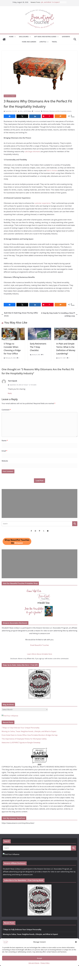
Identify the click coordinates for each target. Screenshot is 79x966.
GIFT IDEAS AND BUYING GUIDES (45, 37)
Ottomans (46, 111)
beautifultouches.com (39, 756)
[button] (76, 942)
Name (5, 440)
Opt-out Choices (33, 963)
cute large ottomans (32, 151)
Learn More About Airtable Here (39, 654)
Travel (54, 42)
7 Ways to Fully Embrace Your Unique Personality (20, 728)
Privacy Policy (44, 963)
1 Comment (36, 111)
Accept (39, 958)
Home (11, 37)
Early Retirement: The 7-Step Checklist (38, 347)
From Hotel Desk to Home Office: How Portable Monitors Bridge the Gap (30, 735)
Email (4, 451)
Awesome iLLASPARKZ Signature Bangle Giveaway (21, 742)
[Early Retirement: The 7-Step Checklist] (39, 329)
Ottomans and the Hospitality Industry (60, 111)
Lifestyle (42, 42)
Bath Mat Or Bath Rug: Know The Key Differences (21, 314)
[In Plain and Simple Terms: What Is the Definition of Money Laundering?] (65, 329)
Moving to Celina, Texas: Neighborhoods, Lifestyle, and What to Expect (29, 731)
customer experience (42, 203)
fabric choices (52, 170)
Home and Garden (29, 42)
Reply (10, 393)
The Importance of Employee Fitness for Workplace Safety (24, 739)
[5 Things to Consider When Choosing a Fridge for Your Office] (13, 329)
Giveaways (66, 37)
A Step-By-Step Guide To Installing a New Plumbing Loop (58, 314)
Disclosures (24, 37)
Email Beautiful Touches (39, 645)
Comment (6, 410)
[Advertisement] (39, 503)
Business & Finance (10, 96)
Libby (21, 111)
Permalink (33, 385)
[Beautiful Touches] (4, 39)
